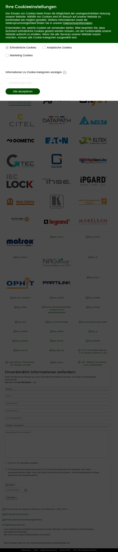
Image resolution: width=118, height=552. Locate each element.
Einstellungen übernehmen (24, 82)
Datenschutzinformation (77, 23)
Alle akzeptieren (23, 91)
